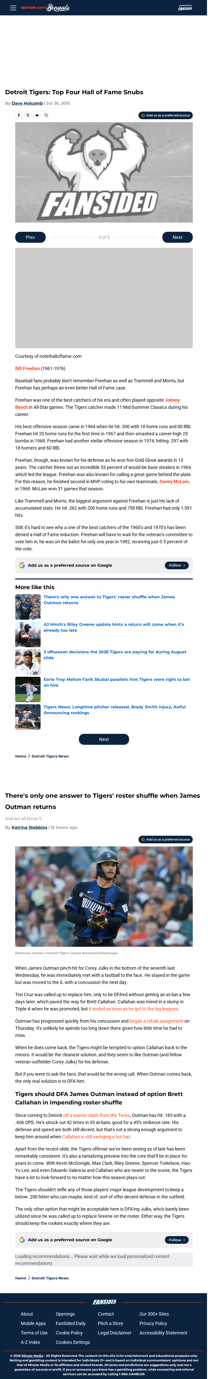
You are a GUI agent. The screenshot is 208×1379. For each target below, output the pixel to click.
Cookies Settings (73, 1342)
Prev (30, 237)
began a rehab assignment (156, 1021)
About (27, 1314)
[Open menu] (13, 8)
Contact (106, 1314)
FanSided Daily (71, 1323)
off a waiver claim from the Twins (96, 1115)
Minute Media (32, 1356)
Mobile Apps (33, 1323)
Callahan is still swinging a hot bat (96, 1136)
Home (20, 756)
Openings (65, 1314)
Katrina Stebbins (29, 827)
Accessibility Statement (163, 1332)
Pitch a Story (110, 1323)
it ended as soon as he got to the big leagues (133, 1008)
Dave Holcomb (27, 103)
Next (177, 237)
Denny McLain (174, 481)
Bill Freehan (27, 368)
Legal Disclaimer (114, 1332)
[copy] (46, 115)
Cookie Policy (69, 1332)
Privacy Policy (153, 1323)
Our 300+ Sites (154, 1314)
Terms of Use (34, 1332)
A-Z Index (30, 1342)
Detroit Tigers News (50, 756)
